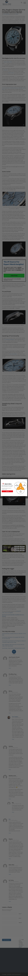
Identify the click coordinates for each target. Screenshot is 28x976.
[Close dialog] (26, 480)
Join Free (7, 491)
